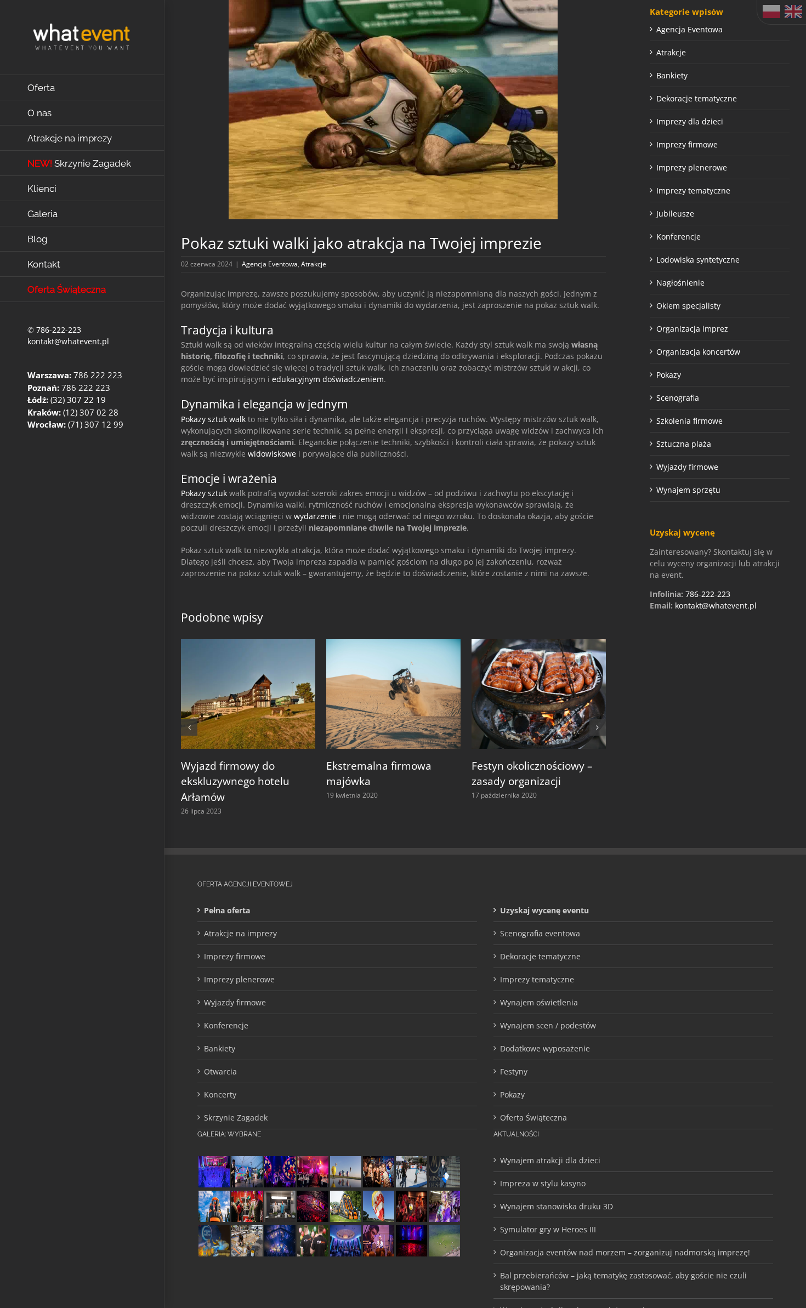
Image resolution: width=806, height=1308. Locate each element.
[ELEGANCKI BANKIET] (345, 1241)
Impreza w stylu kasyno (543, 1183)
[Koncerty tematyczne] (246, 1172)
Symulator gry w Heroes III (548, 1229)
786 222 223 (97, 374)
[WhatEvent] (312, 1241)
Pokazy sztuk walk (213, 419)
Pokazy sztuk (204, 493)
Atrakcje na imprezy (240, 933)
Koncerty (220, 1094)
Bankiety (672, 75)
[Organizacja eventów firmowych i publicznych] (444, 1172)
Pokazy (668, 374)
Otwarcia (220, 1071)
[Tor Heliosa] (345, 1206)
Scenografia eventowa (540, 933)
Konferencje (678, 236)
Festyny (513, 1071)
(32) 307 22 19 (78, 399)
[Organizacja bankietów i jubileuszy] (213, 1172)
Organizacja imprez (692, 328)
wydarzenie (315, 516)
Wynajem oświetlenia (539, 1002)
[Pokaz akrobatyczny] (279, 1241)
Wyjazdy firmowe (687, 467)
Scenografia (677, 398)
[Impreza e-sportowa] (312, 1206)
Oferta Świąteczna (533, 1117)
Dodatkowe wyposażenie (545, 1048)
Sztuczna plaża (683, 444)
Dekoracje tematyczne (696, 98)
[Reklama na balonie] (378, 1206)
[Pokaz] (411, 1206)
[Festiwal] (279, 1172)
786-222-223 (58, 330)
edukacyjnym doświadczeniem (328, 379)
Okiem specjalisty (688, 305)
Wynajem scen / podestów (548, 1025)
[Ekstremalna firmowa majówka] (393, 644)
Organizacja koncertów (698, 351)
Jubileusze (675, 213)
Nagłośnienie (680, 282)
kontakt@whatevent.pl (68, 341)
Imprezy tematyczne (693, 190)
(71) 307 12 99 (95, 424)
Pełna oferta (227, 910)
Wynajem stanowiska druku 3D (556, 1206)
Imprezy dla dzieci (689, 121)
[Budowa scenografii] (246, 1241)
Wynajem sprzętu (688, 490)
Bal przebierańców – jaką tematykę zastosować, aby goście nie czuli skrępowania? (623, 1281)
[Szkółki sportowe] (444, 1241)
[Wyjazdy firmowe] (378, 1172)
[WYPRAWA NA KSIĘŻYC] (213, 1241)
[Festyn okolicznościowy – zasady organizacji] (539, 644)
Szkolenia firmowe (689, 421)
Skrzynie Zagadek (236, 1117)
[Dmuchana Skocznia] (213, 1206)
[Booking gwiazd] (378, 1241)
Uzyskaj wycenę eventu (544, 910)
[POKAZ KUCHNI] (279, 1206)
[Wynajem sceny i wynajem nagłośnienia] (411, 1241)
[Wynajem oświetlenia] (312, 1172)
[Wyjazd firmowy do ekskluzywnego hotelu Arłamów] (248, 644)
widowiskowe (272, 453)
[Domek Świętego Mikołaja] (246, 1206)
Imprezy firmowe (687, 144)
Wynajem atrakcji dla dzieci (550, 1160)
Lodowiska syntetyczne (698, 259)
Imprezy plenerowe (691, 167)
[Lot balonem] (345, 1172)
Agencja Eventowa (270, 264)
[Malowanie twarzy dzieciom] (444, 1206)
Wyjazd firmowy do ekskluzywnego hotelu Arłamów (235, 781)
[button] (189, 727)
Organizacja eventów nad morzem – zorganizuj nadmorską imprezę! (625, 1252)
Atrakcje (313, 264)
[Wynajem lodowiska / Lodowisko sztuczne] (411, 1172)
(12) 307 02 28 (90, 412)
